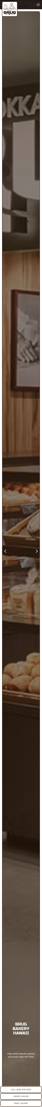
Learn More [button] (21, 1078)
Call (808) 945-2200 (21, 1089)
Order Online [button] (21, 1096)
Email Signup (21, 1103)
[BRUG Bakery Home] (9, 9)
